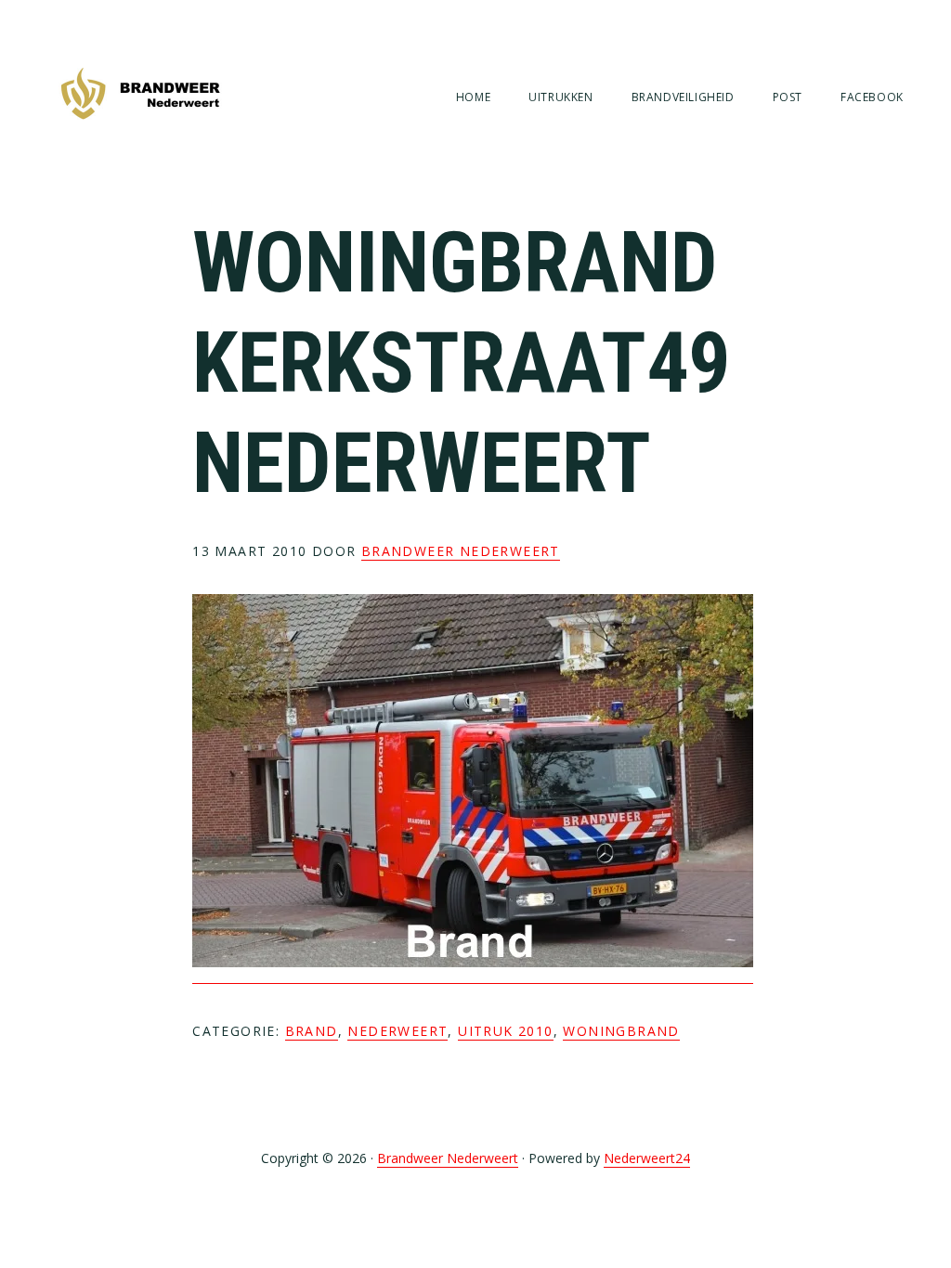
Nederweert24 (647, 1158)
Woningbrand (621, 1031)
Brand (311, 1031)
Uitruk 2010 (505, 1031)
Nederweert (397, 1031)
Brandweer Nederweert (140, 95)
